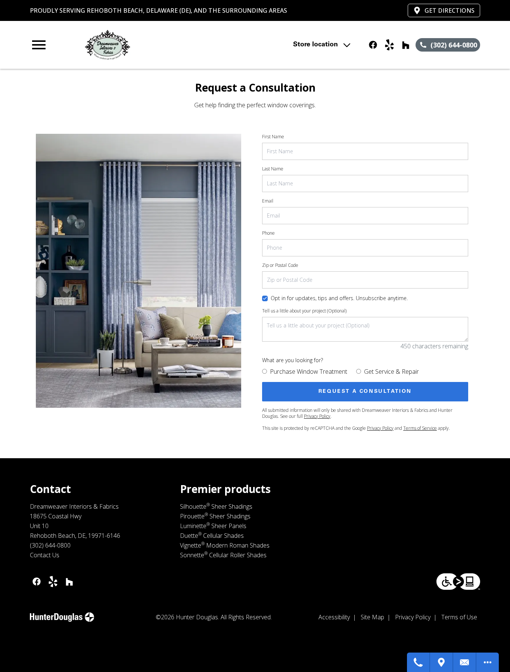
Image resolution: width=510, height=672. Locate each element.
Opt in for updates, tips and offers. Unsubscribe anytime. (339, 298)
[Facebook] (373, 45)
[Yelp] (389, 45)
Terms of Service (420, 428)
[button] (39, 45)
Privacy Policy (317, 416)
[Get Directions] (441, 662)
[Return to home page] (166, 44)
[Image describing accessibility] (458, 582)
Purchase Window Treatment (308, 371)
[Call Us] (418, 662)
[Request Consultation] (464, 662)
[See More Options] (487, 662)
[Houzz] (406, 45)
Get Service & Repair (391, 371)
